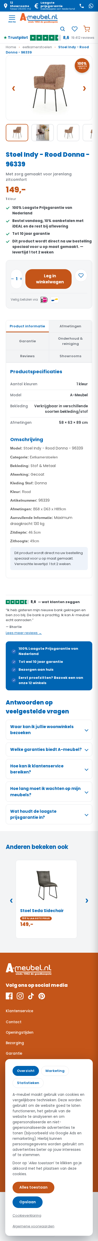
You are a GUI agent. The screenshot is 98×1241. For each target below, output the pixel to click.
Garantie (14, 1053)
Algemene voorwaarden (33, 1226)
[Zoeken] (62, 29)
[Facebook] (9, 996)
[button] (49, 88)
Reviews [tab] (27, 356)
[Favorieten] (74, 29)
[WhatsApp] (91, 6)
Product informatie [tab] (27, 326)
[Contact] (81, 6)
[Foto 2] (42, 132)
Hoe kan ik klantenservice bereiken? (37, 769)
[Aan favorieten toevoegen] (81, 275)
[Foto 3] (68, 132)
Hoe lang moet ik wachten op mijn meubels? (45, 791)
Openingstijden (19, 1032)
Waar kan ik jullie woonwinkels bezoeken (42, 729)
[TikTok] (31, 996)
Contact (13, 1022)
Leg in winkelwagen (50, 279)
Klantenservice (19, 1011)
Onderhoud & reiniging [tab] (70, 341)
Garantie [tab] (27, 341)
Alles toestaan (33, 1187)
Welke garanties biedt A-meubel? (46, 749)
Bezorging (15, 1043)
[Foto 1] (17, 132)
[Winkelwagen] (86, 29)
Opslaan (27, 1202)
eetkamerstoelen (37, 47)
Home (11, 47)
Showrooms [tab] (70, 356)
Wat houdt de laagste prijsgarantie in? (33, 814)
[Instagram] (20, 996)
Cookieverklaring (27, 1215)
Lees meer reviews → (24, 633)
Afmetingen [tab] (70, 326)
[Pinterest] (41, 996)
